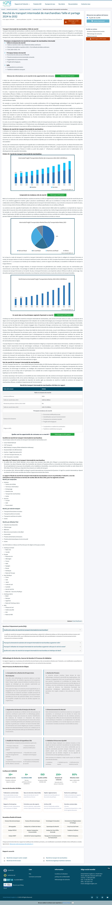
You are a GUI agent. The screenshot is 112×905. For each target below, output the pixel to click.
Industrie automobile (12, 9)
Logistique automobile (25, 9)
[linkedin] (92, 897)
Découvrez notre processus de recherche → (21, 844)
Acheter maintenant (99, 21)
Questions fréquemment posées (96, 31)
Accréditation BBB (26, 778)
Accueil (3, 9)
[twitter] (97, 897)
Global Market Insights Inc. (10, 897)
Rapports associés (92, 36)
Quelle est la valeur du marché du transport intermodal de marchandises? (26, 630)
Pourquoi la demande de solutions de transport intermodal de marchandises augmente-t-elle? (32, 643)
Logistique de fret (36, 9)
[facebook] (102, 897)
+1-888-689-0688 (90, 878)
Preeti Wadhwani (77, 621)
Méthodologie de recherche (94, 34)
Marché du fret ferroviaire (14, 860)
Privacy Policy (66, 903)
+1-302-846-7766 (88, 880)
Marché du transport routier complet (17, 858)
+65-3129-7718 (88, 881)
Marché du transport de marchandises (56, 858)
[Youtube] (107, 897)
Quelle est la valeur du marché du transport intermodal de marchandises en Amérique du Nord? (32, 650)
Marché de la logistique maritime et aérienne (58, 860)
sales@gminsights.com (90, 883)
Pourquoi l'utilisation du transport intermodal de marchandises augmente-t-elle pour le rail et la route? (35, 647)
